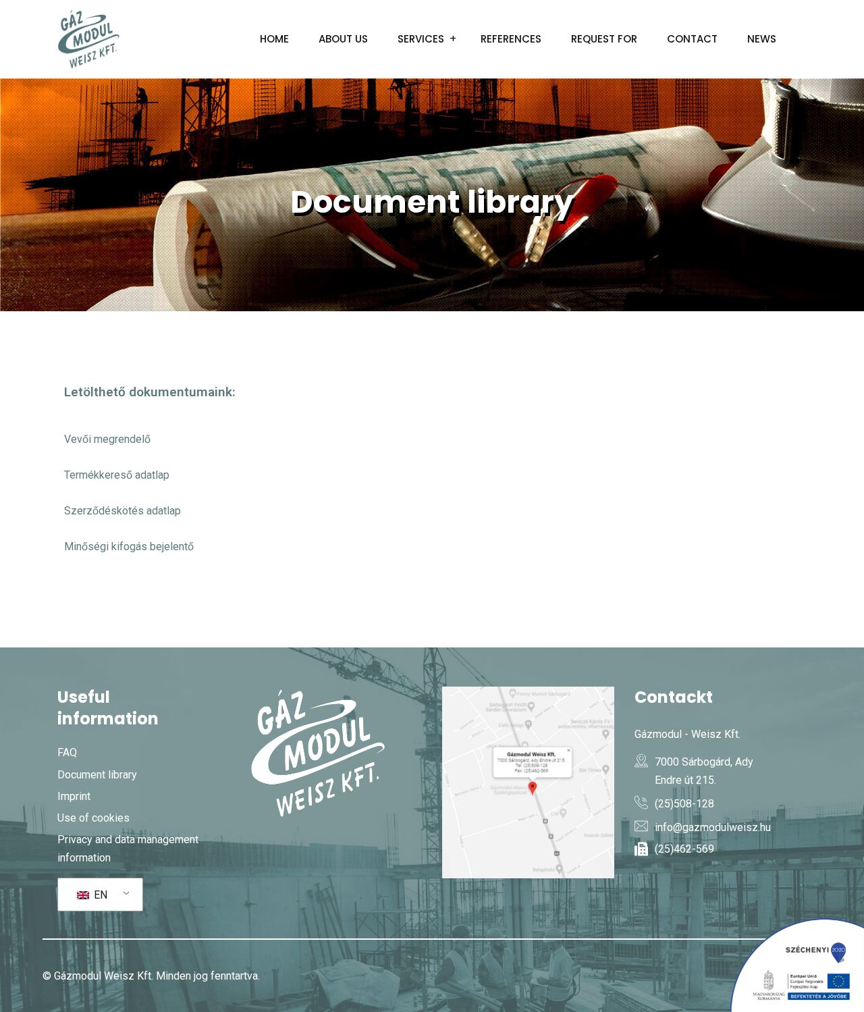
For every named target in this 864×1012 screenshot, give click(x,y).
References (511, 39)
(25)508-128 (684, 803)
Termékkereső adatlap (116, 475)
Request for (604, 39)
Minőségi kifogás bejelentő (129, 546)
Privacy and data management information (127, 848)
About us (343, 39)
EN (99, 894)
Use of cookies (93, 817)
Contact (692, 39)
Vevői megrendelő (107, 439)
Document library (97, 774)
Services (421, 39)
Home (274, 39)
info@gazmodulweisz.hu (713, 827)
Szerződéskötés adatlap (122, 510)
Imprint (73, 796)
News (761, 39)
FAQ (67, 752)
